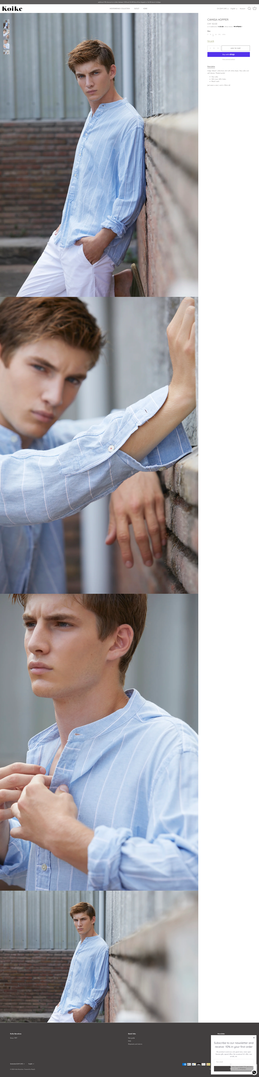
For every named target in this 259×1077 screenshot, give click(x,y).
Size (208, 31)
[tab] (212, 66)
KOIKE (145, 8)
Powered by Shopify (29, 1069)
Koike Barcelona (19, 1069)
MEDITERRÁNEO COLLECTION (120, 8)
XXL (219, 34)
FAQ (129, 1041)
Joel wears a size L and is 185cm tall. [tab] (228, 78)
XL (216, 34)
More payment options (228, 59)
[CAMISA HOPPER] (6, 23)
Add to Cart (236, 48)
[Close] (254, 1037)
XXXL (224, 34)
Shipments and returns (135, 1044)
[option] (6, 24)
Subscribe (234, 1069)
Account (242, 8)
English (233, 9)
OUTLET (136, 8)
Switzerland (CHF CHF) (16, 1064)
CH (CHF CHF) (222, 9)
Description (211, 66)
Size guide (210, 41)
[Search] (249, 8)
